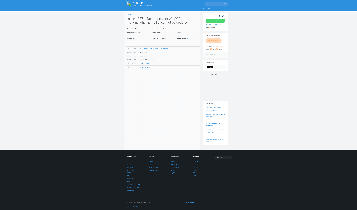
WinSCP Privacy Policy (134, 206)
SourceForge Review (211, 54)
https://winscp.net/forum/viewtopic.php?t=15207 (154, 48)
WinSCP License (189, 202)
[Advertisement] (215, 86)
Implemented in (181, 39)
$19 (207, 24)
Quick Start (130, 161)
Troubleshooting (153, 167)
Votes (178, 32)
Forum (223, 9)
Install (191, 9)
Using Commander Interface (212, 110)
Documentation (207, 9)
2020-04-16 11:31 (131, 48)
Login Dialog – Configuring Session (214, 107)
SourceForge (174, 164)
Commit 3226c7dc (145, 67)
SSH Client (130, 173)
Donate (215, 21)
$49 (213, 24)
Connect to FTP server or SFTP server (215, 129)
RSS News (195, 176)
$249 (219, 24)
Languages (130, 179)
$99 (216, 24)
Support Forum (153, 170)
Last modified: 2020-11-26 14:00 (135, 44)
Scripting (129, 181)
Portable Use (130, 190)
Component (130, 29)
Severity (129, 32)
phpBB (173, 173)
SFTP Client (130, 170)
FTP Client (130, 167)
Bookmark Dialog (210, 132)
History (151, 173)
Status (129, 39)
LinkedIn (195, 173)
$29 (210, 24)
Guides (129, 164)
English (222, 157)
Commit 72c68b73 (145, 63)
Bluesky (195, 170)
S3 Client (129, 176)
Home (134, 9)
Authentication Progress (211, 120)
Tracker (129, 14)
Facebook (195, 161)
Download (177, 9)
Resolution (155, 39)
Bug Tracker (152, 176)
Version (154, 29)
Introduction (161, 9)
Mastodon (195, 167)
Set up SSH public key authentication (214, 136)
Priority (154, 32)
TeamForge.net (175, 167)
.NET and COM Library (133, 184)
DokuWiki (173, 170)
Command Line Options (133, 187)
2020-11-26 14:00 (131, 67)
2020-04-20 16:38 (131, 60)
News (146, 9)
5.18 (187, 39)
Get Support (152, 161)
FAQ (150, 164)
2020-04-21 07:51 (131, 63)
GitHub (173, 161)
